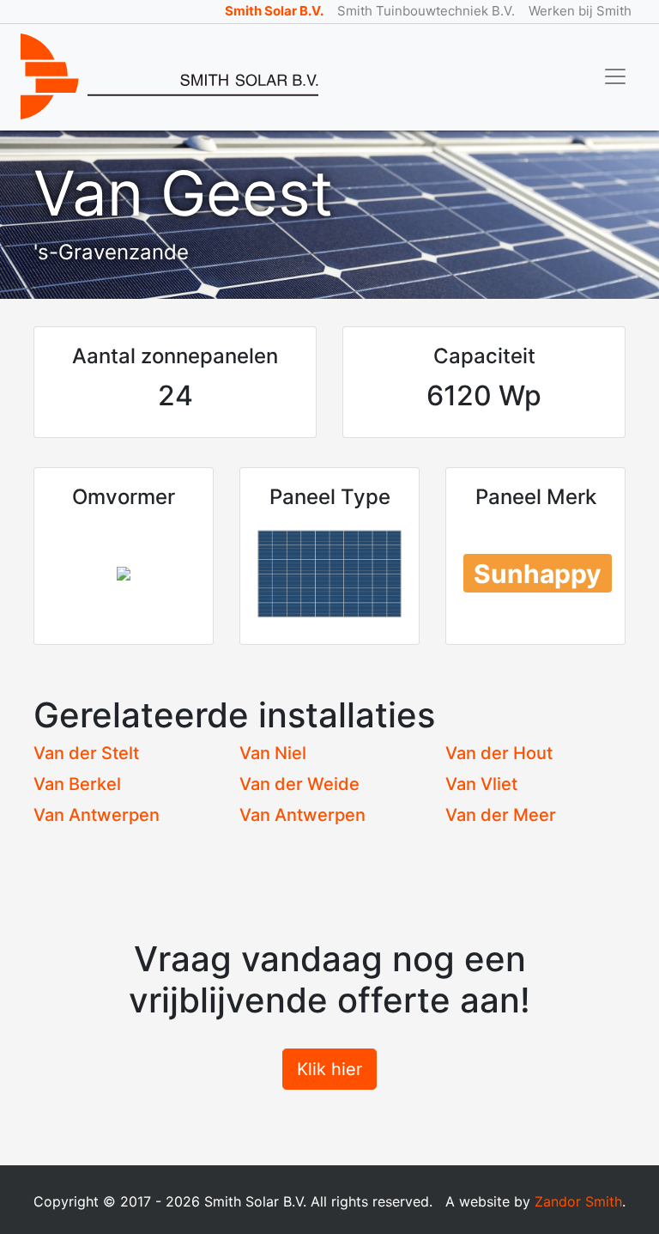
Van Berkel (77, 784)
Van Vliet (481, 784)
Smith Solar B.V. (274, 11)
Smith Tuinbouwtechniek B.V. (426, 11)
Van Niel (272, 753)
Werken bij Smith (580, 11)
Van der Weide (299, 784)
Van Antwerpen (96, 815)
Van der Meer (500, 815)
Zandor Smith (578, 1201)
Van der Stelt (86, 753)
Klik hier (329, 1069)
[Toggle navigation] (615, 76)
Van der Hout (499, 753)
